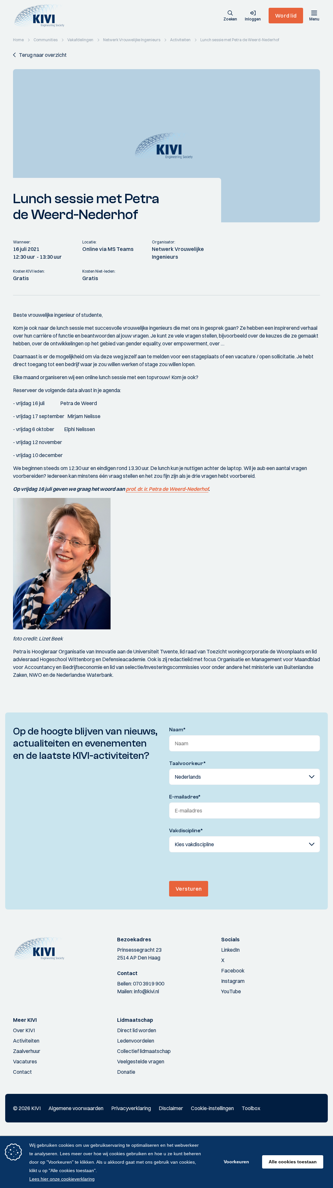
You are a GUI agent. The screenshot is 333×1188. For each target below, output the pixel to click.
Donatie (126, 1072)
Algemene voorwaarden (75, 1108)
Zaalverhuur (26, 1051)
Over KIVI (24, 1030)
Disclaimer (171, 1108)
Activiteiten (26, 1040)
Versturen (189, 888)
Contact (22, 1072)
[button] (230, 16)
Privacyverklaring (131, 1108)
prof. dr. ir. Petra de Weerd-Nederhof (167, 489)
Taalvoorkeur (187, 763)
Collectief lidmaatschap (144, 1051)
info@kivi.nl (146, 991)
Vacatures (25, 1061)
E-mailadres (185, 797)
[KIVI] (42, 16)
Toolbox (251, 1108)
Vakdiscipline (186, 831)
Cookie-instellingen (212, 1108)
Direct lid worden (136, 1030)
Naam (177, 730)
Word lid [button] (286, 15)
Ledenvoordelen (135, 1040)
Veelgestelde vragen (140, 1061)
